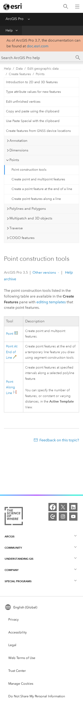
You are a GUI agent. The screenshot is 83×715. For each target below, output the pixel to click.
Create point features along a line (36, 199)
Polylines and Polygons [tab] (27, 209)
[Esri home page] (13, 6)
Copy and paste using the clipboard (32, 111)
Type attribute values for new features (33, 92)
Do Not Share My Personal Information (36, 696)
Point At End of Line (11, 352)
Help (9, 30)
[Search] (65, 6)
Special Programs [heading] (18, 581)
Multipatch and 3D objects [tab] (30, 218)
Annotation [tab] (18, 141)
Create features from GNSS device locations (38, 131)
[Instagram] (63, 516)
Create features (20, 74)
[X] (63, 507)
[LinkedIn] (73, 507)
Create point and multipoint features (38, 179)
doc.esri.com (37, 46)
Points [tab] (14, 160)
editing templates (51, 302)
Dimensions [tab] (18, 150)
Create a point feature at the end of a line (42, 189)
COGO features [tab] (22, 238)
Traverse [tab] (16, 228)
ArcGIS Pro (15, 19)
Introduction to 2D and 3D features (32, 82)
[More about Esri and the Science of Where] (14, 517)
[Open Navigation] (77, 6)
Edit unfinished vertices (23, 102)
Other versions (44, 272)
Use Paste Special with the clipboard (32, 121)
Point (9, 334)
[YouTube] (73, 516)
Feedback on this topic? (59, 440)
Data (19, 69)
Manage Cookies (20, 684)
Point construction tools (29, 170)
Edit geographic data (43, 69)
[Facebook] (52, 507)
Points (40, 74)
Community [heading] (13, 547)
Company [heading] (11, 570)
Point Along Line (10, 387)
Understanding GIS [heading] (19, 558)
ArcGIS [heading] (10, 536)
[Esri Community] (52, 516)
